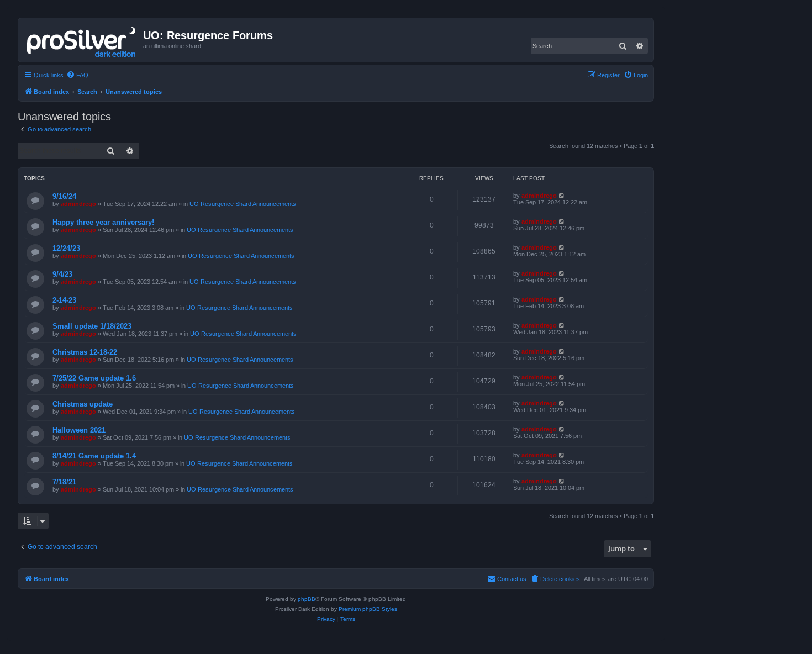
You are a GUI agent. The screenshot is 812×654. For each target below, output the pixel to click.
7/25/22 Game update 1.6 (94, 378)
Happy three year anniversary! (103, 222)
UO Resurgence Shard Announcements (242, 204)
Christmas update (82, 404)
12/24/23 (66, 248)
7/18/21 (64, 482)
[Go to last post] (562, 195)
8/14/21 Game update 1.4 (94, 456)
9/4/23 (62, 274)
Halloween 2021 (79, 430)
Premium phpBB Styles (368, 609)
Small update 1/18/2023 (91, 326)
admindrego (78, 204)
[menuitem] (77, 75)
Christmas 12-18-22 (84, 352)
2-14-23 (64, 300)
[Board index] (82, 40)
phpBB (306, 599)
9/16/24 (64, 196)
